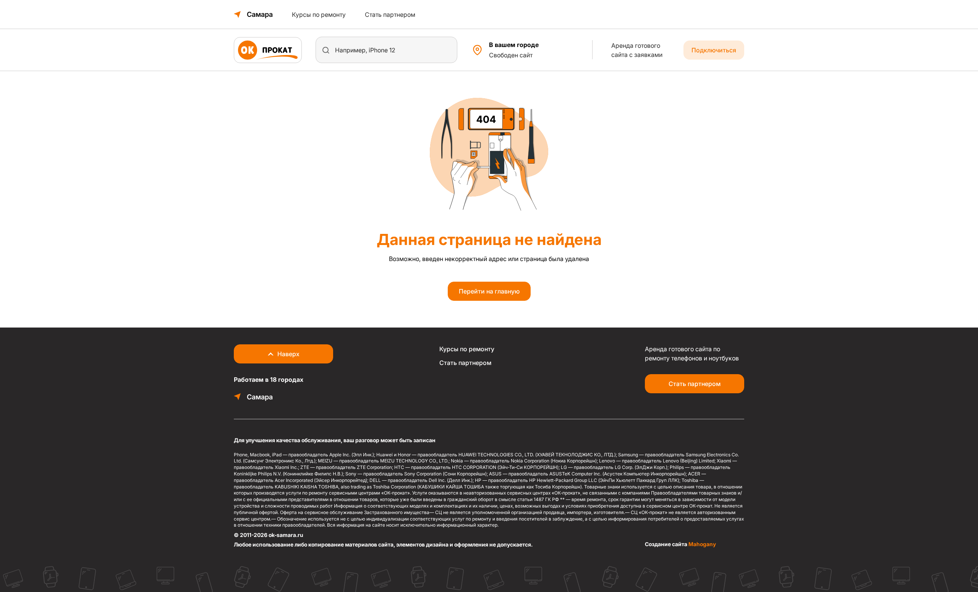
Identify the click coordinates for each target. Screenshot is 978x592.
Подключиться (713, 50)
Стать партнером (390, 14)
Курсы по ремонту (319, 14)
